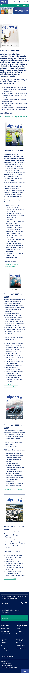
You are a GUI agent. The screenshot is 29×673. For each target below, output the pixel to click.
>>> (10, 579)
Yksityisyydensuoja (21, 648)
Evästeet (18, 642)
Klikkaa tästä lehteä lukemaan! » (13, 489)
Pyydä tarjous (25, 5)
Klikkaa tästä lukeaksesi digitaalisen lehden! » (14, 117)
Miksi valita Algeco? (6, 631)
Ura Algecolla (4, 651)
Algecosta (3, 642)
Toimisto (18, 628)
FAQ (2, 645)
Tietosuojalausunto (21, 645)
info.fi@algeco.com (7, 656)
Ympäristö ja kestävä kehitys (6, 635)
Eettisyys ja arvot (5, 628)
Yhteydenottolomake (21, 634)
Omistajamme (4, 648)
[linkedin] (26, 603)
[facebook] (21, 603)
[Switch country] (14, 2)
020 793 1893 (8, 665)
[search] (10, 2)
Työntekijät (19, 631)
